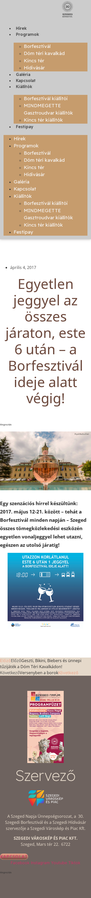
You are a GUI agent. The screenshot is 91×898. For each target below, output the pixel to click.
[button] (45, 424)
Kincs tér (34, 61)
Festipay (24, 126)
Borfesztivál (37, 46)
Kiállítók (24, 86)
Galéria (23, 74)
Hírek (21, 28)
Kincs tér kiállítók (43, 120)
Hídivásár (34, 68)
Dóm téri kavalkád (44, 53)
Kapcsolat (26, 80)
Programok (27, 34)
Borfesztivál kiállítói (46, 98)
